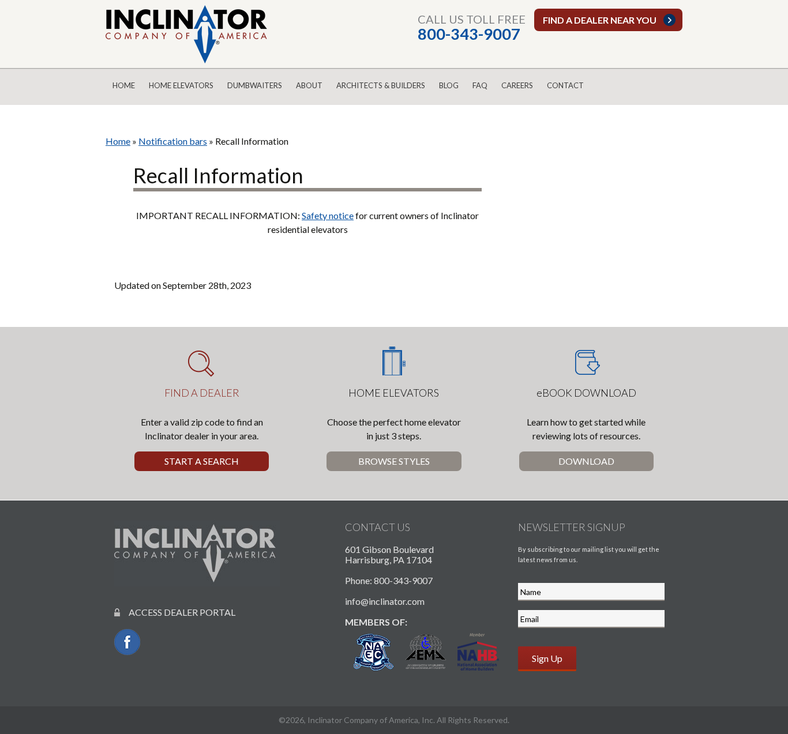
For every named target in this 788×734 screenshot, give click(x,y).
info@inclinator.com (385, 601)
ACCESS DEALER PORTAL (177, 612)
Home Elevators (181, 85)
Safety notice (328, 215)
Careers (517, 85)
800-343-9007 (469, 33)
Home (123, 85)
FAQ (479, 85)
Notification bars (172, 140)
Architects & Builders (380, 85)
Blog (449, 85)
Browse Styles (394, 461)
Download (586, 461)
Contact (565, 85)
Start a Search (201, 461)
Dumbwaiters (254, 85)
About (309, 85)
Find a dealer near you (599, 19)
